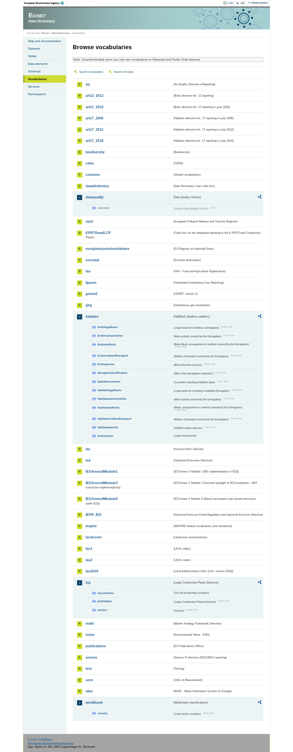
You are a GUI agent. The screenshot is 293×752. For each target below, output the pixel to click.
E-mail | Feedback (40, 739)
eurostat (92, 260)
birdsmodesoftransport (112, 355)
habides (92, 316)
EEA (45, 3)
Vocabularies (37, 79)
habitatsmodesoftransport (114, 418)
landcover (94, 537)
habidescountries (108, 381)
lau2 (89, 560)
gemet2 (92, 294)
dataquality (95, 197)
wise (89, 691)
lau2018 (92, 571)
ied (88, 460)
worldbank (94, 702)
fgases (91, 282)
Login (230, 3)
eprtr (89, 221)
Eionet (45, 33)
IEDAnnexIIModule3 (102, 483)
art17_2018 (94, 141)
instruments (105, 436)
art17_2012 (94, 129)
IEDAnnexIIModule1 (102, 471)
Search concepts (123, 72)
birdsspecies (105, 364)
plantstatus (104, 601)
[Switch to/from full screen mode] (243, 3)
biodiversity (95, 152)
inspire (91, 526)
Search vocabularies (91, 72)
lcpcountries (105, 593)
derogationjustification (112, 372)
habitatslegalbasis (109, 390)
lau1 (89, 548)
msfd (90, 623)
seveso (91, 657)
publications (96, 646)
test (89, 668)
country (102, 713)
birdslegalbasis (107, 327)
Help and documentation (44, 41)
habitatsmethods (108, 407)
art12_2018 (94, 107)
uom (89, 680)
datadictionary (97, 186)
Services (33, 86)
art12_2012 (94, 95)
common (93, 174)
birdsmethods (106, 344)
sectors (102, 610)
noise (90, 635)
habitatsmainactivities (111, 398)
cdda (90, 163)
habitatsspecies (107, 427)
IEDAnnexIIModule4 (102, 499)
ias (88, 449)
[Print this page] (238, 3)
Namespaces (37, 94)
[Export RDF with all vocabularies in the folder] (259, 197)
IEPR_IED (93, 515)
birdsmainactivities (110, 335)
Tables (32, 56)
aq (88, 84)
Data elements (38, 63)
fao (88, 271)
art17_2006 (94, 118)
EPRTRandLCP (98, 233)
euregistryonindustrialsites (107, 249)
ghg (89, 305)
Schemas (34, 71)
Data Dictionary (60, 33)
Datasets (34, 48)
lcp (88, 582)
